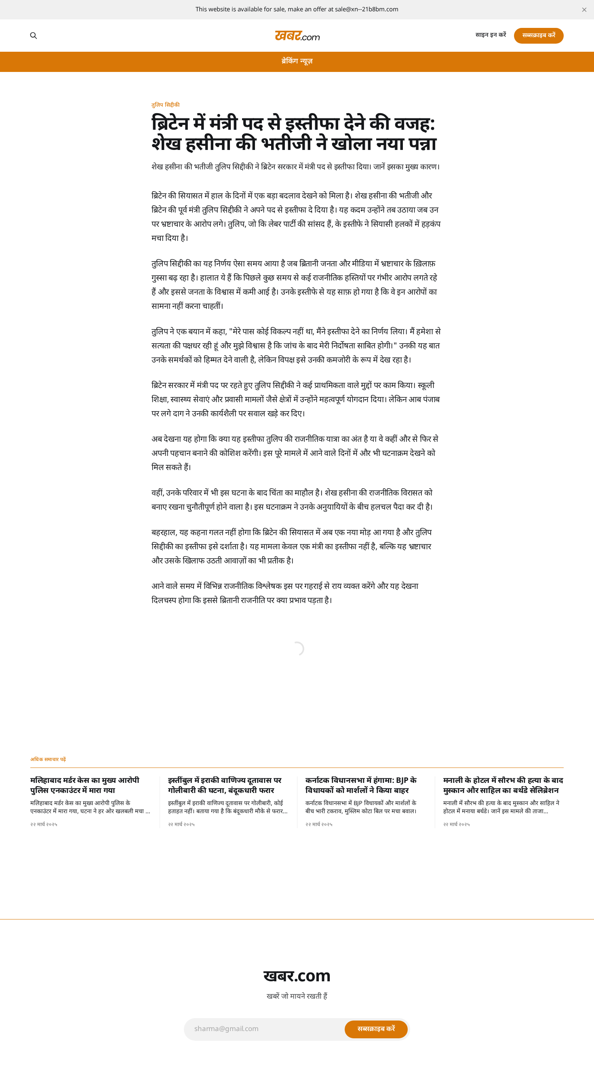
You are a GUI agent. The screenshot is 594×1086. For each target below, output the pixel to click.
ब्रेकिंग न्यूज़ (297, 61)
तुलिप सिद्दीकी (166, 105)
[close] (584, 9)
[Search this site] (33, 35)
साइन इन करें (491, 35)
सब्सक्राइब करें (538, 36)
